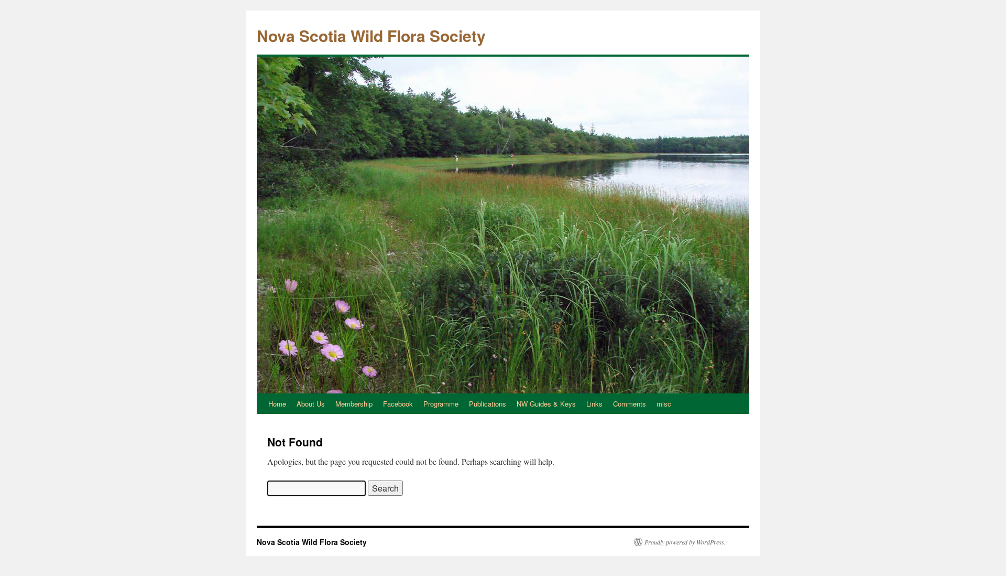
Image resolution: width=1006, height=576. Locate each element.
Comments (629, 404)
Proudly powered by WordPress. (685, 542)
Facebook (398, 404)
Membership (354, 404)
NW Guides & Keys (546, 404)
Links (594, 404)
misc (664, 404)
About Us (311, 404)
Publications (487, 404)
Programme (440, 404)
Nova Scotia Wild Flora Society (371, 35)
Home (277, 404)
